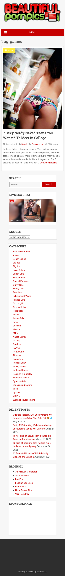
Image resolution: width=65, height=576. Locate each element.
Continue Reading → (50, 162)
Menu (32, 32)
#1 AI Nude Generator (26, 471)
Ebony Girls (18, 288)
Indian (16, 314)
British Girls (18, 273)
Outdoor (17, 344)
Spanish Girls (19, 381)
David (24, 144)
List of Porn (21, 486)
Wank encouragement (24, 399)
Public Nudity (19, 362)
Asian (16, 255)
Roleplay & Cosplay (22, 374)
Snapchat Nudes (21, 377)
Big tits (16, 266)
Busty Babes (19, 277)
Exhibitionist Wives (22, 296)
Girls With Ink (19, 307)
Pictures (9, 50)
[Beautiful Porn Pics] (32, 21)
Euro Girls (18, 292)
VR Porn (17, 396)
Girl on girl (18, 303)
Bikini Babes (19, 270)
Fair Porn (19, 479)
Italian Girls (18, 318)
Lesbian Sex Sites (24, 483)
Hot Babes (18, 310)
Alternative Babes (21, 251)
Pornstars (18, 359)
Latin (15, 322)
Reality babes (19, 366)
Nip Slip (16, 340)
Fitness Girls (19, 299)
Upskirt (16, 392)
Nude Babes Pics (23, 490)
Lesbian (17, 325)
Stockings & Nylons (22, 385)
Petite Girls (18, 351)
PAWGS (16, 348)
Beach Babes (19, 259)
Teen (15, 388)
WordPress (42, 571)
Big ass (16, 262)
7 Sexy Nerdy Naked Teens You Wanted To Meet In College (28, 135)
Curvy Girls (18, 285)
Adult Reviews (22, 475)
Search (48, 184)
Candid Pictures (21, 281)
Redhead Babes (20, 370)
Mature (16, 329)
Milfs (15, 333)
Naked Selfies (19, 337)
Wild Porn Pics (22, 494)
